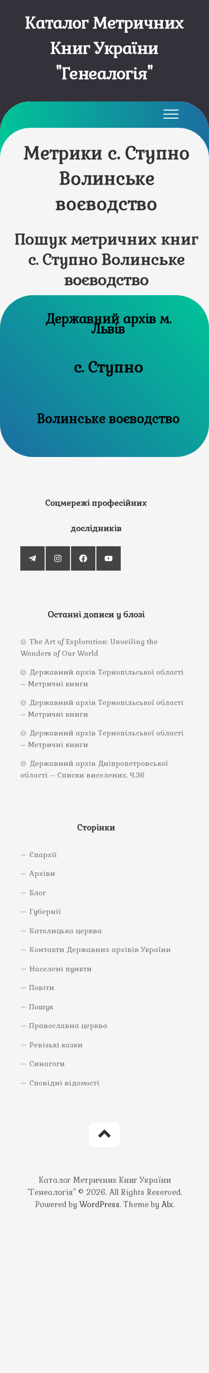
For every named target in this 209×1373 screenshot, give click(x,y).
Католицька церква (65, 930)
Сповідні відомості (64, 1082)
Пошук (41, 1006)
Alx (167, 1204)
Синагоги (47, 1063)
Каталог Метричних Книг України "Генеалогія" (104, 48)
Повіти (41, 987)
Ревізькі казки (56, 1044)
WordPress (99, 1204)
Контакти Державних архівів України (100, 949)
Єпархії (43, 854)
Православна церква (68, 1025)
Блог (37, 892)
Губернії (45, 911)
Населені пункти (60, 968)
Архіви (42, 873)
